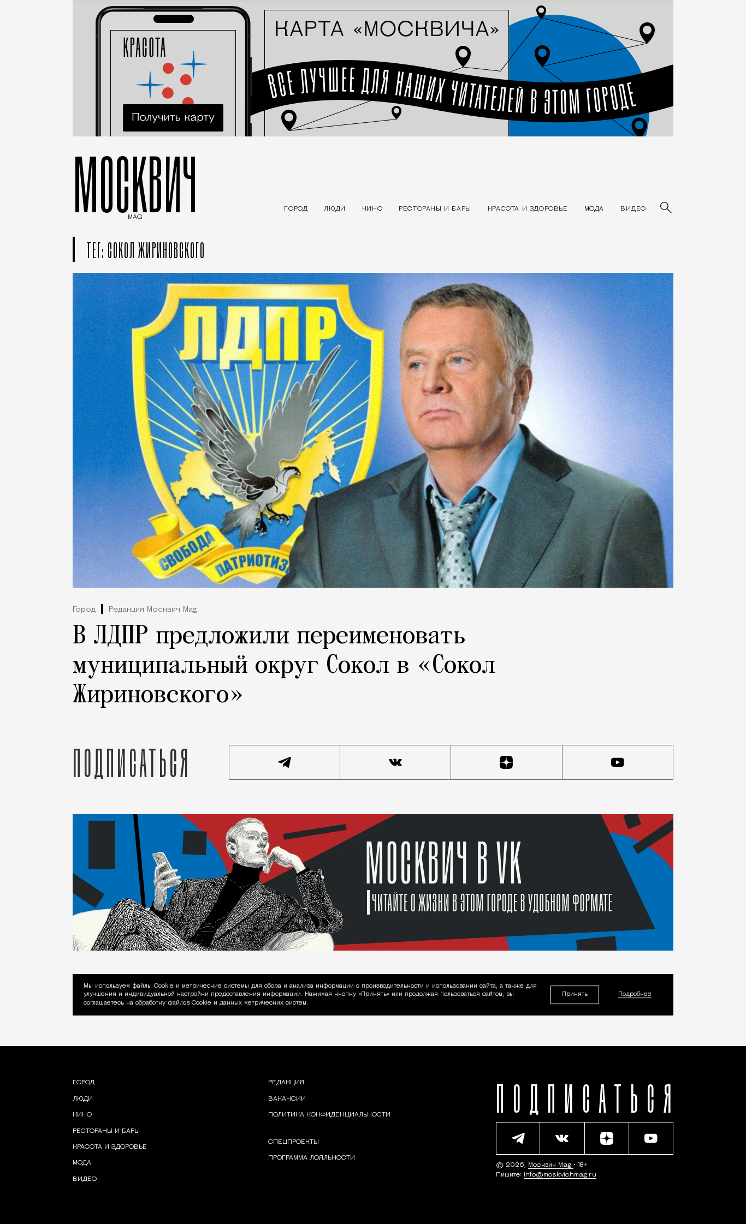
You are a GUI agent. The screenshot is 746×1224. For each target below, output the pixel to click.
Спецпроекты (293, 1142)
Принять (575, 995)
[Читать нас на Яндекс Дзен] (507, 762)
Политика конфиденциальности (329, 1115)
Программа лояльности (311, 1158)
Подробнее (635, 995)
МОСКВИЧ (135, 183)
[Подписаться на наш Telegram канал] (284, 762)
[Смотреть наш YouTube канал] (618, 762)
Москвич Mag (550, 1165)
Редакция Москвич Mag (153, 610)
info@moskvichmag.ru (560, 1175)
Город (84, 610)
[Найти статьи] (666, 208)
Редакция (286, 1082)
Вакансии (287, 1099)
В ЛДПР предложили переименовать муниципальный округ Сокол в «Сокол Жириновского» (284, 666)
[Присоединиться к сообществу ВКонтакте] (396, 762)
